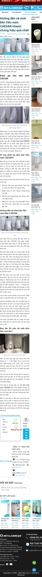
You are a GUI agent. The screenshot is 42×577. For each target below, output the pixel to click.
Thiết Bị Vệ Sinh (30, 12)
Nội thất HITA (16, 467)
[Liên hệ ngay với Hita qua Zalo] (34, 570)
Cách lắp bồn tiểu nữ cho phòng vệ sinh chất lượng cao (36, 110)
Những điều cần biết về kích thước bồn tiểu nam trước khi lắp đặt (36, 46)
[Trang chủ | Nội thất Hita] (11, 8)
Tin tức (2, 34)
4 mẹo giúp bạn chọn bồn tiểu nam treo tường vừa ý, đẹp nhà (37, 520)
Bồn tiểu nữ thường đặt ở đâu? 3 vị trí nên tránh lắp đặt (16, 520)
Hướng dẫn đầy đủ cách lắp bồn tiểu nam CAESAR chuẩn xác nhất (5, 520)
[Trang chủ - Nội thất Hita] (11, 535)
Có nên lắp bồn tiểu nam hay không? (36, 206)
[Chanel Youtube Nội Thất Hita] (11, 565)
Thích (26, 421)
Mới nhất (5, 12)
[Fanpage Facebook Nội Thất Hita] (6, 565)
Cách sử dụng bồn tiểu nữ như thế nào (36, 78)
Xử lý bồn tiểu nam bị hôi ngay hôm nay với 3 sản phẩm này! (26, 520)
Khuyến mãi (16, 12)
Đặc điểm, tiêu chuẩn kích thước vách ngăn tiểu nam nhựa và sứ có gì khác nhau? (36, 174)
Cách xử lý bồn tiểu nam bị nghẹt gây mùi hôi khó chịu (36, 142)
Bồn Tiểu (22, 34)
